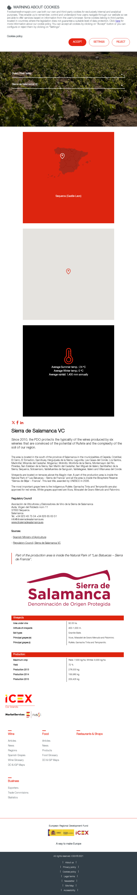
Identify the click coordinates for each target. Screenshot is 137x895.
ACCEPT (77, 42)
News (11, 746)
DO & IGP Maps (16, 765)
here (117, 21)
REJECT (120, 42)
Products (47, 750)
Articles (12, 741)
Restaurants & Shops (90, 734)
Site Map (69, 886)
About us (69, 863)
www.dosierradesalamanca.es (27, 522)
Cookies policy (14, 36)
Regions (12, 750)
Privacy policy (69, 867)
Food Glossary (50, 755)
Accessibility (69, 890)
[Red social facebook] (17, 423)
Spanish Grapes (16, 755)
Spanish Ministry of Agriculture (29, 537)
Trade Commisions (18, 793)
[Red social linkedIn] (22, 423)
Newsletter (69, 881)
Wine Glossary (16, 760)
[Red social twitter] (13, 423)
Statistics (13, 798)
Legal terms (69, 877)
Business (13, 781)
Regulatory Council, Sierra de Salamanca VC (37, 543)
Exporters (13, 788)
